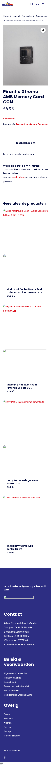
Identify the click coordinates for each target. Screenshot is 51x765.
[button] (48, 4)
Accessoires (41, 16)
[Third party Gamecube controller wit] (25, 518)
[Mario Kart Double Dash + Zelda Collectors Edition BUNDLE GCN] (25, 246)
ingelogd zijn (18, 177)
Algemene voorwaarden (15, 673)
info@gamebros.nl (20, 631)
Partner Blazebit (12, 735)
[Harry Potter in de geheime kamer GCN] (25, 437)
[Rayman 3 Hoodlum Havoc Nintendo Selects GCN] (25, 342)
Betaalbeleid (10, 682)
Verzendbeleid (11, 690)
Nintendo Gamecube (22, 16)
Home (6, 16)
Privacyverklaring (12, 677)
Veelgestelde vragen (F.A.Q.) (18, 694)
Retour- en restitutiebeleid (17, 686)
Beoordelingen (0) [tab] (25, 142)
